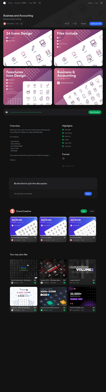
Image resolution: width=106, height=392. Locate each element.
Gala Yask (16, 282)
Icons (17, 23)
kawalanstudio (76, 310)
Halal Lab (45, 310)
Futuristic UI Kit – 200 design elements (51, 280)
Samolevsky (46, 282)
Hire (83, 211)
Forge (32, 3)
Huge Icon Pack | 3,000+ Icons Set (50, 307)
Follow (92, 211)
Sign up (90, 3)
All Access (20, 3)
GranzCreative (10, 23)
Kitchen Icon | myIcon (75, 237)
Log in (96, 3)
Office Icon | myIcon (46, 237)
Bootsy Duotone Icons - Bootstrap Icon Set (21, 280)
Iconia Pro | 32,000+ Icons (77, 307)
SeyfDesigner (17, 310)
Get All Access (94, 112)
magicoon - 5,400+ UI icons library (20, 307)
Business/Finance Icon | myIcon (19, 237)
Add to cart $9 (96, 23)
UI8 (73, 282)
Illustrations (53, 282)
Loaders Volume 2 (75, 280)
